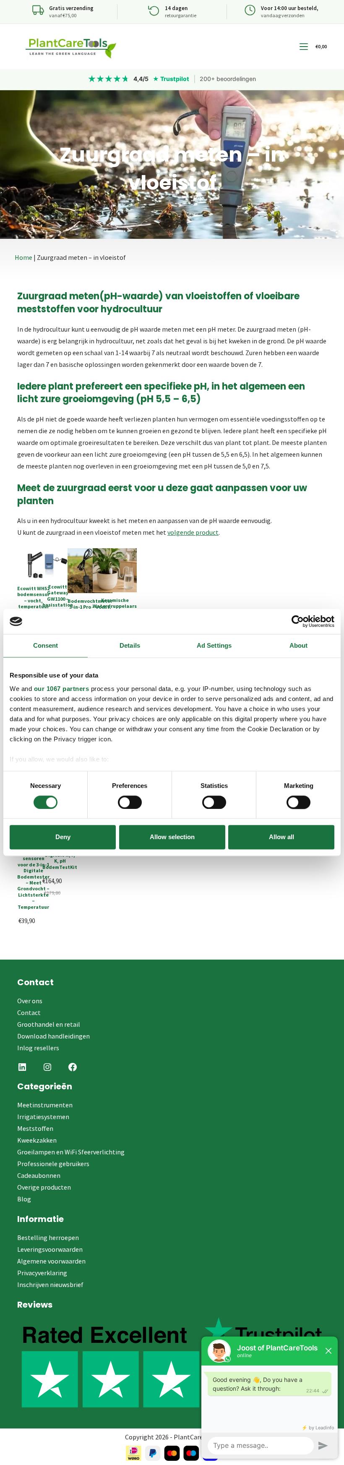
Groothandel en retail (48, 1024)
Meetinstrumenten (45, 1105)
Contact (29, 1012)
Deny (62, 837)
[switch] (130, 802)
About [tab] (298, 645)
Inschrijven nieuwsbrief (50, 1284)
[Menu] (304, 46)
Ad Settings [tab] (214, 645)
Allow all (281, 837)
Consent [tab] (45, 645)
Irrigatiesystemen (43, 1116)
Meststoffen (35, 1128)
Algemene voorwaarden (51, 1261)
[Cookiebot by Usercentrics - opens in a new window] (297, 621)
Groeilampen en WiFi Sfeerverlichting (71, 1152)
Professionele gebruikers (53, 1163)
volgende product (193, 532)
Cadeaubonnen (38, 1175)
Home (23, 257)
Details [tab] (130, 645)
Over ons (29, 1001)
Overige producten (44, 1187)
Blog (24, 1199)
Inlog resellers (38, 1048)
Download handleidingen (53, 1036)
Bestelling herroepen (48, 1237)
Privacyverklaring (42, 1273)
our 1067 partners (61, 688)
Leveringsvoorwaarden (50, 1249)
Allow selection (172, 837)
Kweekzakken (37, 1140)
